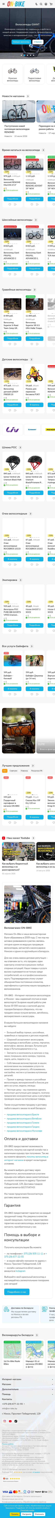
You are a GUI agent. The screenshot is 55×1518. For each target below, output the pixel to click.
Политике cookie (27, 1510)
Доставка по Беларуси (22, 1308)
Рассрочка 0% (10, 157)
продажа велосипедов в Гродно (23, 1126)
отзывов (36, 1472)
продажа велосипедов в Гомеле (23, 1122)
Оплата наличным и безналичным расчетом (22, 1497)
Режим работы (7, 1444)
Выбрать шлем (21, 44)
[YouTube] (10, 1421)
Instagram (20, 1271)
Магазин (6, 1384)
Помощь (6, 1394)
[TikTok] (15, 1421)
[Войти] (46, 4)
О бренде (36, 44)
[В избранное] (9, 204)
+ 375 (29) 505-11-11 (32, 1253)
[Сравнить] (15, 204)
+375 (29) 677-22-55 (12, 1404)
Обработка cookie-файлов (34, 1502)
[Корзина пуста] (51, 4)
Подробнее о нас (16, 1291)
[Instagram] (4, 1421)
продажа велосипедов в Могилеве (24, 1130)
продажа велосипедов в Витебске (24, 1118)
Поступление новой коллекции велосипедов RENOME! (16, 129)
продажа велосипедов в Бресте (23, 1114)
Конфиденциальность (12, 1502)
